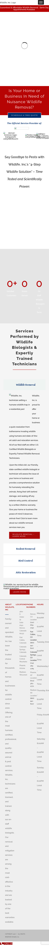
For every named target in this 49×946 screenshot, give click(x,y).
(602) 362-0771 (31, 683)
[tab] (24, 384)
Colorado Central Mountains (21, 659)
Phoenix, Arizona (21, 667)
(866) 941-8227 (31, 645)
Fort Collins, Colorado (21, 640)
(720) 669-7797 (31, 625)
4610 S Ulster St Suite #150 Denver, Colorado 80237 (21, 622)
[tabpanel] (24, 467)
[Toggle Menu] (41, 2)
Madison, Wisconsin (21, 673)
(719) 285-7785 (31, 666)
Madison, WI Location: (31, 693)
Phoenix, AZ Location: (31, 675)
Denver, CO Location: (31, 617)
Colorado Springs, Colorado (21, 649)
